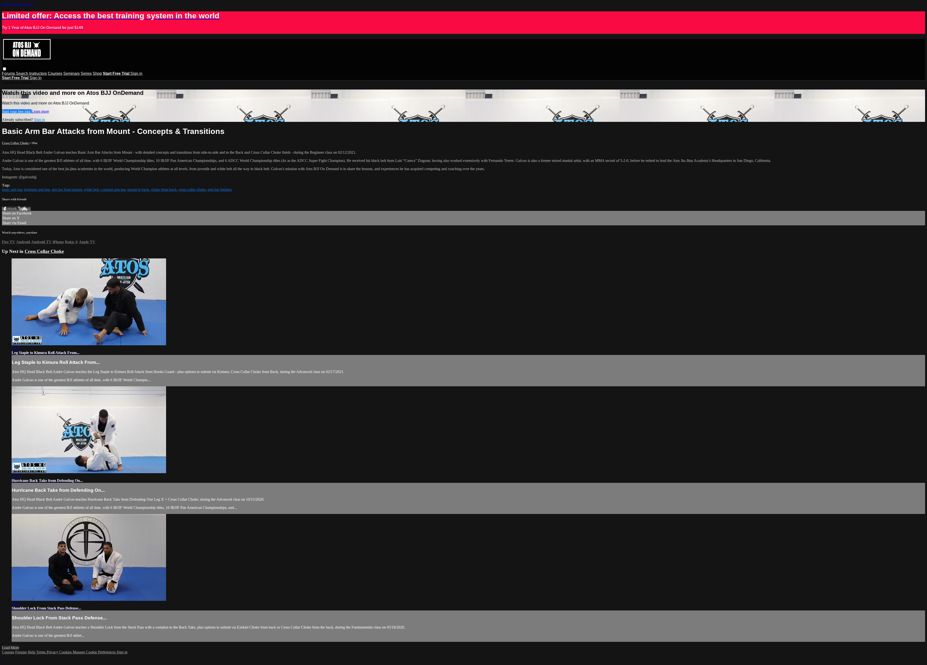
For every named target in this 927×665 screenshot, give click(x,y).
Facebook (10, 209)
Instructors (38, 73)
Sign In (35, 78)
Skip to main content (17, 4)
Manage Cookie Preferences (95, 652)
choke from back (163, 189)
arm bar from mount (66, 189)
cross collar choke (192, 189)
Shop (97, 73)
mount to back (138, 189)
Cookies (66, 652)
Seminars (71, 73)
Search (22, 73)
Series (86, 73)
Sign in (136, 73)
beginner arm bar (36, 189)
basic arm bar (12, 189)
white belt (91, 189)
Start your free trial (16, 111)
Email (26, 209)
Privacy (53, 652)
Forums (9, 73)
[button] (4, 68)
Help (32, 652)
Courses (55, 73)
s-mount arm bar (113, 189)
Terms (41, 652)
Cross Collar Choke (15, 143)
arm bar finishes (220, 189)
